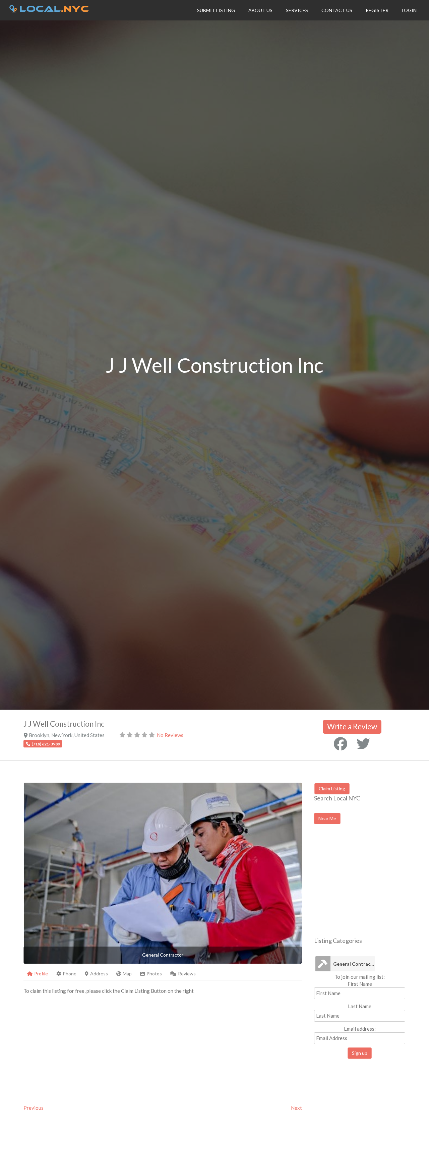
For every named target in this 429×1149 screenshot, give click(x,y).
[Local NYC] (49, 10)
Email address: (360, 1029)
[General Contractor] (322, 963)
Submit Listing (216, 10)
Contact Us (336, 10)
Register (377, 10)
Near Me (327, 818)
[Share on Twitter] (363, 744)
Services (297, 10)
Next (296, 1108)
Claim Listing (332, 788)
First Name (360, 984)
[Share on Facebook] (340, 744)
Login (409, 10)
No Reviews (170, 735)
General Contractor (354, 964)
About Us (260, 10)
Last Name (359, 1006)
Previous (33, 1108)
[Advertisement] (370, 886)
